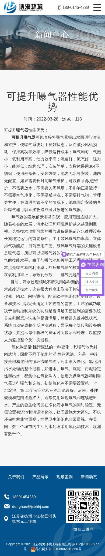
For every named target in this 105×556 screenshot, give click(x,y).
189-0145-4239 (75, 7)
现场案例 (65, 477)
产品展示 (40, 477)
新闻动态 (89, 477)
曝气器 (75, 209)
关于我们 (16, 477)
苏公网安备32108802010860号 (58, 549)
